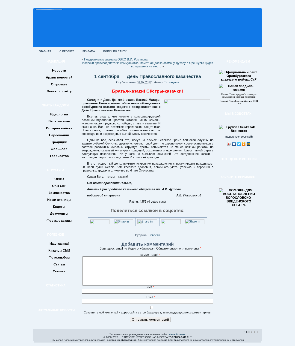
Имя (150, 287)
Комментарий (150, 254)
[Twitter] (238, 144)
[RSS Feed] (38, 337)
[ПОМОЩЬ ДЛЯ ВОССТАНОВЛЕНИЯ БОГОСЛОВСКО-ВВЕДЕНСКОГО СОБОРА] (238, 205)
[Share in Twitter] (99, 223)
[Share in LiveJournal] (170, 223)
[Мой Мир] (248, 144)
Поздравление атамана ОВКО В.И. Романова (116, 59)
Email (150, 297)
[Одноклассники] (243, 144)
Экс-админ (171, 82)
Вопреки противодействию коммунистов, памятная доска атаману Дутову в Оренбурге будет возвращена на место (147, 64)
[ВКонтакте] (234, 144)
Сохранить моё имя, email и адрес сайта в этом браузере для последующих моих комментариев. (147, 312)
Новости (154, 235)
